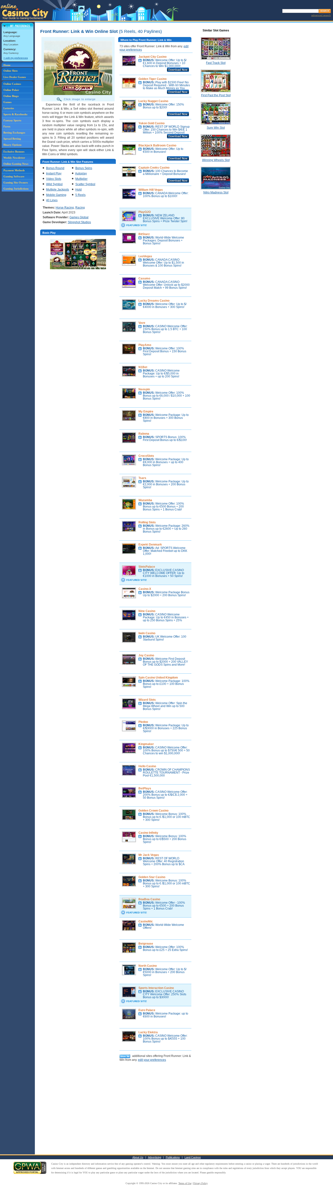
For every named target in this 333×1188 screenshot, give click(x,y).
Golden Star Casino (151, 877)
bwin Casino (146, 633)
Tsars (142, 478)
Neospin (144, 389)
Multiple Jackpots (57, 189)
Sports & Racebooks (15, 114)
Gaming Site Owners (15, 182)
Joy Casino (146, 655)
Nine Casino (146, 611)
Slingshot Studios (79, 222)
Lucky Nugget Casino (153, 101)
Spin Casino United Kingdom (158, 677)
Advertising (154, 1157)
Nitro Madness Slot (215, 192)
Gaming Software (13, 176)
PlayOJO (144, 212)
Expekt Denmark (150, 544)
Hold (78, 189)
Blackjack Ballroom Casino (157, 145)
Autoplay (81, 173)
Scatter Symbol (85, 184)
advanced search (321, 15)
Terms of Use (184, 1183)
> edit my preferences (15, 58)
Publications (173, 1157)
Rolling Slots (147, 522)
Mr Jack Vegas (148, 855)
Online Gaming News (15, 163)
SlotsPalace (146, 566)
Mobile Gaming (56, 195)
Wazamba (145, 500)
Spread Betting (12, 138)
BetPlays (144, 788)
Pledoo (143, 722)
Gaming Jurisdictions (16, 188)
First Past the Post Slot (216, 95)
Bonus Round (55, 168)
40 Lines (52, 200)
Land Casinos (193, 1157)
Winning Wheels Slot (216, 160)
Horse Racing (65, 207)
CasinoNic (145, 921)
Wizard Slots (147, 699)
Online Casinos (12, 83)
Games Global (78, 217)
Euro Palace (146, 1010)
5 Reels (80, 195)
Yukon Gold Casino (151, 123)
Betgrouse (145, 943)
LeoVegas (145, 256)
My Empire (145, 411)
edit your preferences (152, 1060)
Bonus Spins (83, 168)
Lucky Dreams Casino (153, 300)
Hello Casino (147, 766)
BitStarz (144, 234)
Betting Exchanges (14, 132)
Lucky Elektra (148, 1032)
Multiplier (81, 179)
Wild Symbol (54, 184)
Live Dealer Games (14, 77)
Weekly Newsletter (14, 157)
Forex (6, 126)
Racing (80, 207)
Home (6, 65)
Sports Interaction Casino (156, 988)
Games (7, 102)
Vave (141, 323)
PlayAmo (144, 345)
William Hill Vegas (150, 190)
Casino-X (144, 589)
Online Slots (10, 70)
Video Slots (53, 179)
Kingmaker (146, 744)
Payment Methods (14, 170)
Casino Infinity (148, 832)
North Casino (147, 966)
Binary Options (12, 144)
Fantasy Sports (12, 120)
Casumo (144, 278)
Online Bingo (11, 96)
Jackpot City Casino (152, 56)
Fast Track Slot (215, 63)
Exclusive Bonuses (13, 151)
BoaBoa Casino (149, 899)
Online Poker (11, 89)
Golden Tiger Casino (152, 79)
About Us (137, 1157)
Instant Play (53, 173)
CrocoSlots (146, 456)
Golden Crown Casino (153, 810)
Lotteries (8, 108)
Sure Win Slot (216, 127)
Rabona (143, 433)
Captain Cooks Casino (153, 167)
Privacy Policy (200, 1183)
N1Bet (142, 367)
